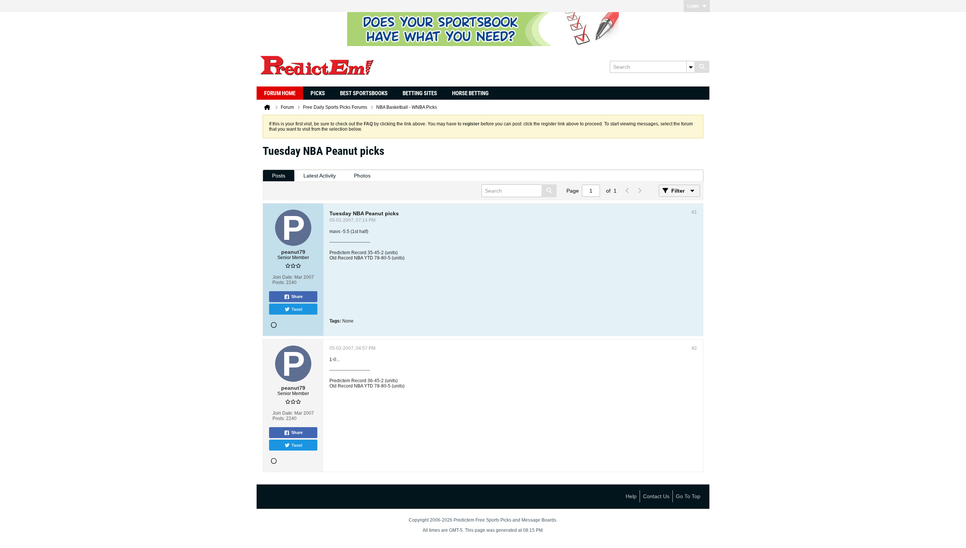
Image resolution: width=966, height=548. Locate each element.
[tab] (278, 176)
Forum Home (279, 93)
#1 (694, 212)
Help (631, 496)
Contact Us (656, 496)
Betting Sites (420, 93)
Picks (318, 93)
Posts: (278, 282)
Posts (278, 176)
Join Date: (282, 277)
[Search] (701, 67)
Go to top (688, 496)
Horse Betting (470, 93)
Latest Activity (319, 176)
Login (693, 6)
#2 (694, 348)
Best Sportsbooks (364, 93)
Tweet (296, 309)
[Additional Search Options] (690, 67)
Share (297, 296)
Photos (362, 176)
